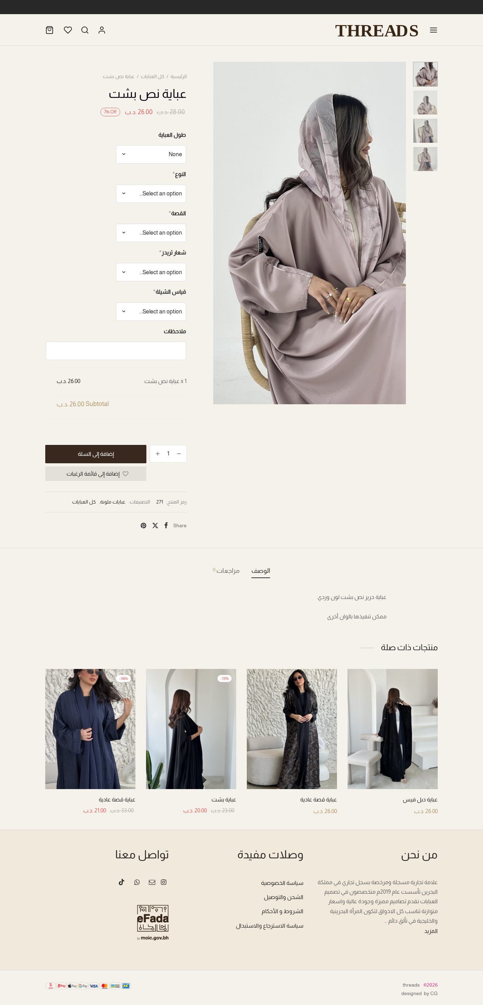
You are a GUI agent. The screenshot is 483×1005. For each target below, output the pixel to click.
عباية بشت (223, 800)
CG (434, 993)
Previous (220, 233)
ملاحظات (175, 331)
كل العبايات (152, 76)
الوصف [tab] (260, 570)
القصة (177, 213)
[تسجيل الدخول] (102, 30)
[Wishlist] (67, 30)
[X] (155, 525)
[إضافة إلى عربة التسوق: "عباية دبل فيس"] (393, 772)
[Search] (85, 30)
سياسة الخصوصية (282, 883)
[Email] (152, 882)
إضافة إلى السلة (96, 454)
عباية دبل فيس (420, 800)
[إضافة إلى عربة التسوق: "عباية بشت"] (191, 772)
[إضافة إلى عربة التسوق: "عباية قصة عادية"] (292, 772)
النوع (179, 174)
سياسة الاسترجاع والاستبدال (269, 926)
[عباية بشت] (191, 729)
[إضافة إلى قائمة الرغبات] (409, 772)
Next (399, 233)
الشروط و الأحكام (282, 911)
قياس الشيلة (169, 292)
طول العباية (172, 135)
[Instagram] (163, 882)
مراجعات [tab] (226, 570)
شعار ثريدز (172, 252)
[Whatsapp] (136, 882)
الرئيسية (178, 76)
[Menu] (433, 30)
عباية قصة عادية (318, 800)
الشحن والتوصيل (283, 897)
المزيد (431, 931)
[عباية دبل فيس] (393, 729)
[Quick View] (377, 772)
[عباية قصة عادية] (292, 729)
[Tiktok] (122, 882)
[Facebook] (166, 525)
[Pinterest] (143, 525)
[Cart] (49, 30)
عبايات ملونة (113, 502)
